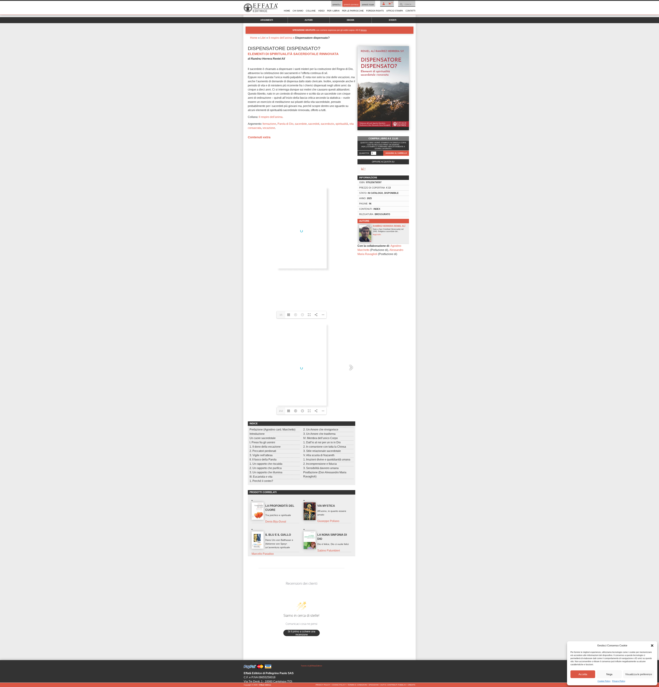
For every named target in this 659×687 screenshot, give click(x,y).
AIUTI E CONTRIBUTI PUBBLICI (393, 685)
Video (321, 11)
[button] (652, 645)
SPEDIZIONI (374, 685)
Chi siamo (298, 11)
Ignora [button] (364, 30)
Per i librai (333, 11)
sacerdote (301, 123)
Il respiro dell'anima (280, 37)
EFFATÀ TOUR (368, 5)
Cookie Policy (604, 681)
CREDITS (411, 685)
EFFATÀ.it (336, 5)
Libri (263, 37)
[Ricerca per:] (406, 4)
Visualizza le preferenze (638, 674)
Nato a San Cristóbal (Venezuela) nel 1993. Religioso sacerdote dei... (389, 230)
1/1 (281, 315)
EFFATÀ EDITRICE (351, 5)
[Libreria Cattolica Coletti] (363, 169)
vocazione (269, 127)
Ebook (350, 20)
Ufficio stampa (394, 11)
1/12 (281, 411)
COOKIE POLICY (339, 685)
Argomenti (266, 20)
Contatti (410, 11)
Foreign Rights (375, 11)
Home (287, 11)
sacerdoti (313, 123)
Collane (311, 11)
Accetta (583, 674)
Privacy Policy (618, 681)
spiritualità (342, 123)
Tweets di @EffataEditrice (311, 666)
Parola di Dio (285, 123)
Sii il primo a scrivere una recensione (301, 633)
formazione (269, 123)
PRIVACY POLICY (323, 685)
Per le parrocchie (353, 11)
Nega (609, 674)
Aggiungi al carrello (396, 153)
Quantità (364, 153)
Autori (309, 20)
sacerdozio (327, 123)
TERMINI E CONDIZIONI (357, 685)
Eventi (392, 20)
